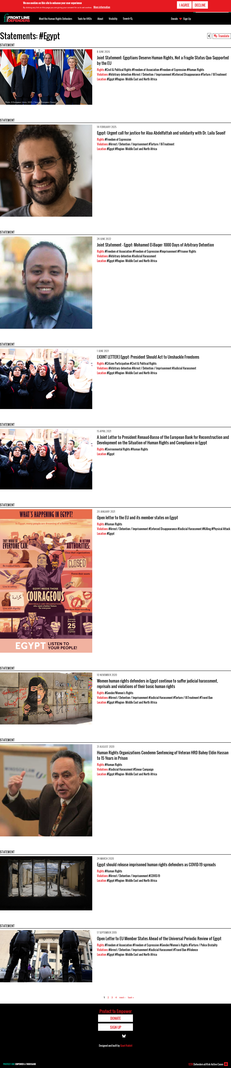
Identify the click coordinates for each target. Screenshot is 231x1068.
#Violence (192, 950)
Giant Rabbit (126, 1045)
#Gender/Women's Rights (119, 693)
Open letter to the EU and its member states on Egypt (137, 517)
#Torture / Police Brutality (203, 945)
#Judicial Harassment (144, 256)
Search (126, 18)
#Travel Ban (206, 698)
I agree (184, 5)
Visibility (113, 19)
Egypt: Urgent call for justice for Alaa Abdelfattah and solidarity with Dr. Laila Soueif (161, 133)
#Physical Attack (221, 529)
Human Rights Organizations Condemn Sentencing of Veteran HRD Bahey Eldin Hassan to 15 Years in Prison (162, 755)
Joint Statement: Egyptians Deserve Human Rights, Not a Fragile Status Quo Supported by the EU (163, 60)
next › (122, 997)
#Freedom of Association (145, 70)
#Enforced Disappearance (186, 74)
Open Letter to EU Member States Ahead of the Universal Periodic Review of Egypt (159, 938)
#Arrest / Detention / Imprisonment (151, 74)
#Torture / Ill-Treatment (214, 74)
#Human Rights (195, 70)
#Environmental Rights (117, 449)
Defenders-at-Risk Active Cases (205, 1064)
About (100, 19)
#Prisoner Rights (186, 251)
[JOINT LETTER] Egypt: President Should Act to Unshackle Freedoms (148, 357)
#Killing (206, 529)
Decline (200, 5)
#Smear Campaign (143, 769)
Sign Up (187, 18)
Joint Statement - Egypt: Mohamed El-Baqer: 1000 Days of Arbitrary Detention (155, 245)
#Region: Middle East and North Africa (136, 79)
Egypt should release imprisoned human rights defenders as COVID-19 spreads (156, 864)
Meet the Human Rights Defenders (55, 19)
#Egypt (110, 79)
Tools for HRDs (85, 19)
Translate (223, 36)
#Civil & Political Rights (118, 70)
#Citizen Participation (117, 363)
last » (131, 997)
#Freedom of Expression (173, 70)
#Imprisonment (168, 251)
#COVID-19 (154, 876)
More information (102, 7)
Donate (174, 18)
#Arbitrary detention (120, 74)
